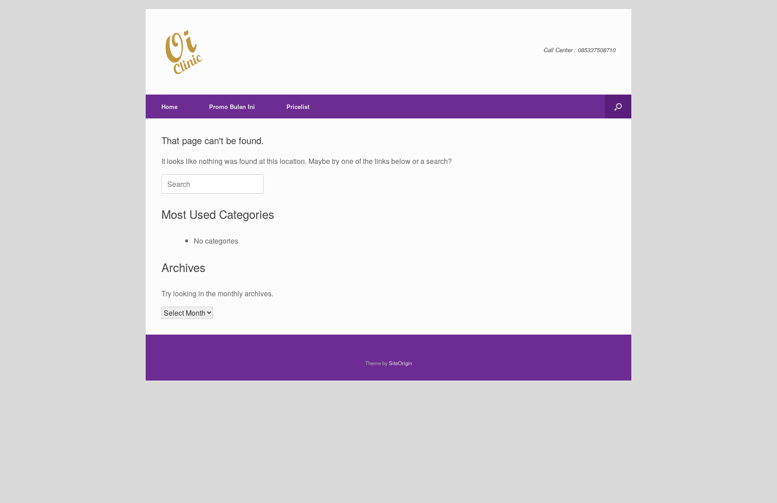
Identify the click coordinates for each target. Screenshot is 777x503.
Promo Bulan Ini (232, 106)
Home (169, 106)
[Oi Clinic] (183, 51)
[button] (618, 106)
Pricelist (297, 106)
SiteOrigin (400, 363)
